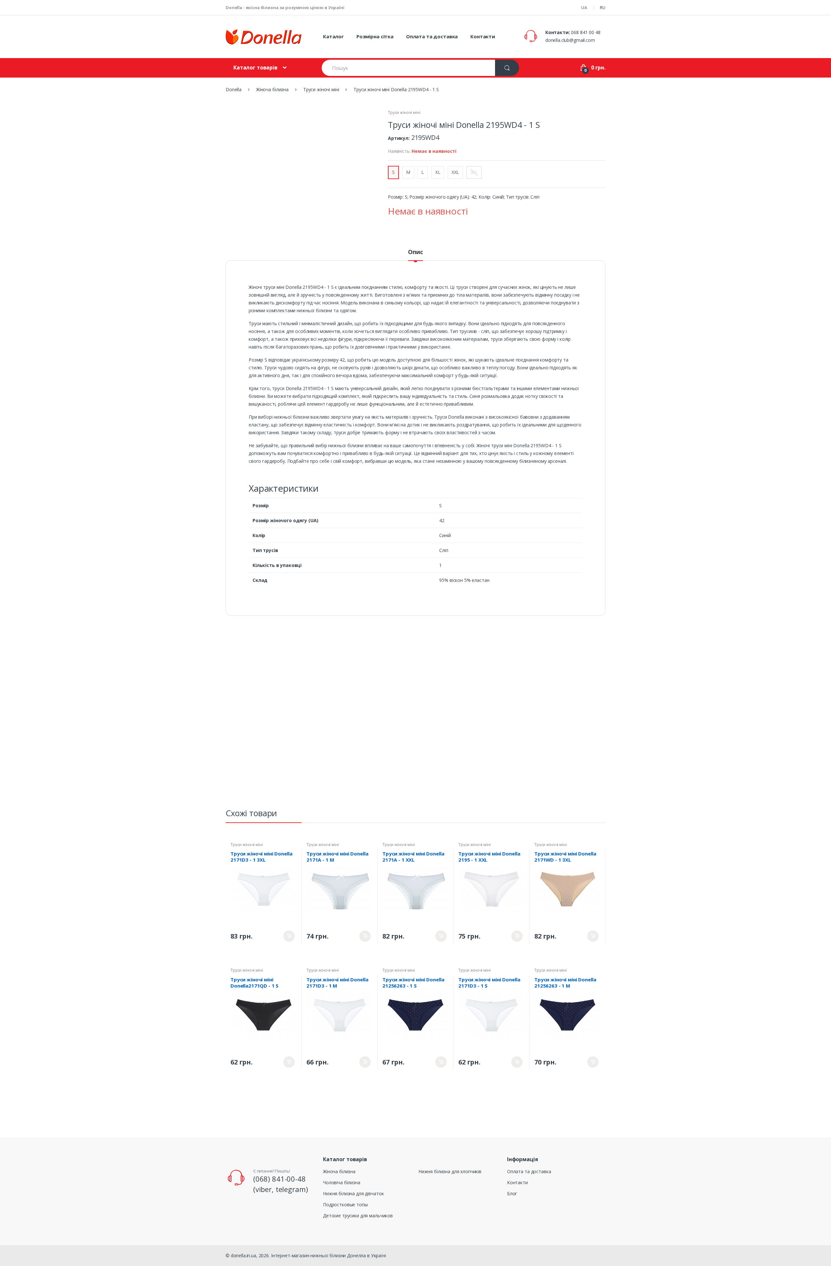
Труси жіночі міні (404, 112)
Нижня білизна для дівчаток (353, 1193)
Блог (512, 1193)
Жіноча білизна (339, 1171)
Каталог (333, 36)
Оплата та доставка (432, 36)
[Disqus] (415, 715)
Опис (415, 252)
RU (602, 7)
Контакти (482, 36)
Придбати (289, 936)
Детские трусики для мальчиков (358, 1215)
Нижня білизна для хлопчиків (449, 1171)
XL (437, 172)
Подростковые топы (345, 1204)
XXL (455, 172)
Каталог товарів (255, 67)
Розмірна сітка (374, 36)
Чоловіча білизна (341, 1182)
